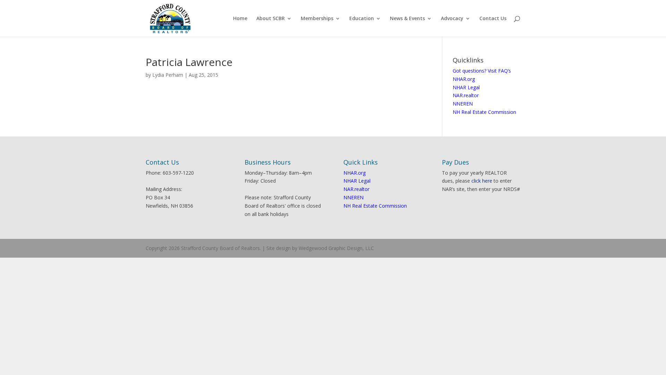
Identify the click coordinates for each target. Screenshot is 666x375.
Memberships (317, 19)
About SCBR (270, 19)
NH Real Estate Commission (484, 112)
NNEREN (463, 103)
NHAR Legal (466, 87)
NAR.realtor (466, 95)
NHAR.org (464, 79)
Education (361, 19)
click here (481, 180)
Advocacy (452, 19)
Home (240, 19)
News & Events (407, 19)
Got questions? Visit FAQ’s (482, 70)
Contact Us (492, 19)
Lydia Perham (167, 75)
